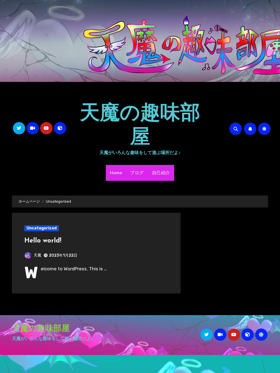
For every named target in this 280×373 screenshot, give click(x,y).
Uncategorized (42, 228)
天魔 (37, 255)
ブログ (137, 173)
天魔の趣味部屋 (41, 329)
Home (116, 173)
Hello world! (42, 241)
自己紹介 (161, 173)
